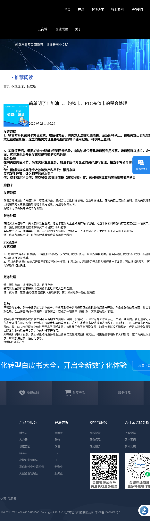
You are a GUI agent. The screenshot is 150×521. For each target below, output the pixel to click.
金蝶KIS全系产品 (14, 342)
